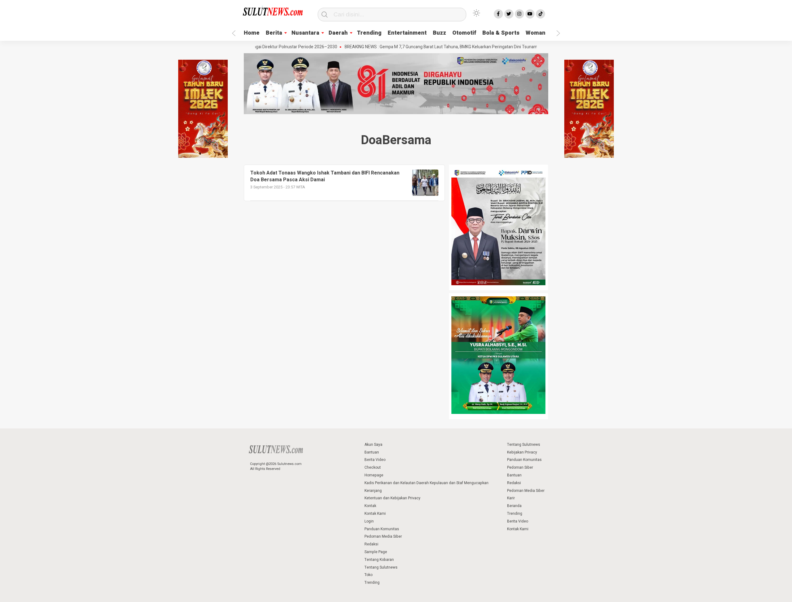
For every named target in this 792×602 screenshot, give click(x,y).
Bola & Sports (500, 33)
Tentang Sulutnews (381, 567)
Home (252, 33)
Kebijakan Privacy (522, 452)
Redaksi (371, 544)
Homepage (373, 475)
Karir (511, 498)
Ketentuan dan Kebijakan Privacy (392, 498)
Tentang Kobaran (379, 559)
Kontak (370, 506)
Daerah (338, 33)
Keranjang (373, 490)
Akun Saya (373, 444)
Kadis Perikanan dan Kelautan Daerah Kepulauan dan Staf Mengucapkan (426, 483)
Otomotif (464, 33)
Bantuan (371, 452)
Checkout (372, 467)
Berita (274, 33)
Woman (535, 33)
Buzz (439, 33)
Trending (369, 33)
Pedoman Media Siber (383, 536)
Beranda (514, 506)
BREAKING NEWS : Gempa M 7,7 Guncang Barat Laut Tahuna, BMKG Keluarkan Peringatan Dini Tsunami (422, 47)
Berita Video (374, 459)
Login (369, 521)
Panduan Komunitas (381, 529)
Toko (368, 575)
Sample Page (375, 552)
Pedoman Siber (520, 467)
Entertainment (407, 33)
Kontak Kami (375, 513)
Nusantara (305, 33)
